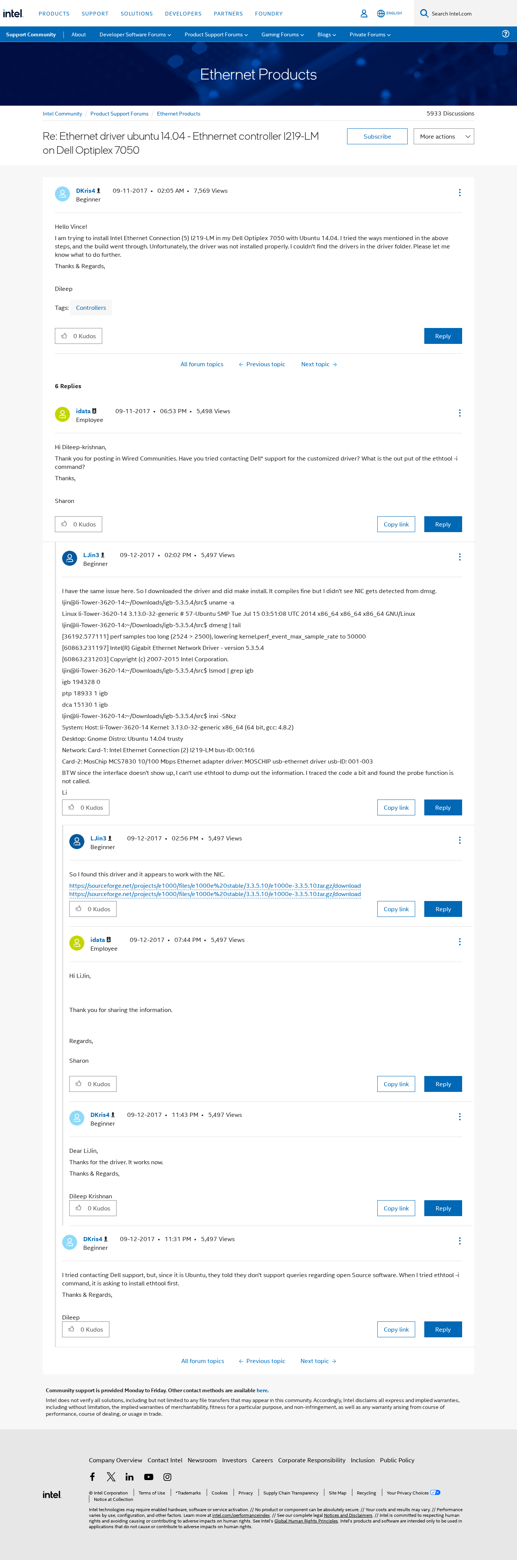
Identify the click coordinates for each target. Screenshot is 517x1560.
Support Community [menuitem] (31, 34)
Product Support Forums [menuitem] (214, 34)
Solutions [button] (137, 13)
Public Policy (397, 1459)
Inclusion (363, 1459)
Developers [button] (183, 13)
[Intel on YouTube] (148, 1477)
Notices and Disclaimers (348, 1514)
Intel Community (62, 113)
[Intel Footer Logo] (52, 1493)
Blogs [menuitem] (324, 34)
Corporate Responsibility (312, 1459)
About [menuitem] (79, 34)
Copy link (396, 524)
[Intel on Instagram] (167, 1477)
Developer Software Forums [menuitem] (133, 34)
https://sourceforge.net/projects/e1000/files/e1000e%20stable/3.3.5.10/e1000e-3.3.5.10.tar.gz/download (215, 885)
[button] (459, 192)
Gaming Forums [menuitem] (280, 34)
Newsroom (202, 1459)
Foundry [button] (269, 13)
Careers (262, 1459)
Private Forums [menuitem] (368, 34)
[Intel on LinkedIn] (129, 1477)
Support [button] (95, 13)
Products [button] (54, 13)
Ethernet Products (179, 113)
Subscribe (377, 136)
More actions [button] (437, 136)
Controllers (91, 307)
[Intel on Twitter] (111, 1477)
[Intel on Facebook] (92, 1477)
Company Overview (115, 1459)
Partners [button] (228, 13)
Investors (234, 1459)
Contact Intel (165, 1459)
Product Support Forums (119, 113)
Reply (443, 335)
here (262, 1390)
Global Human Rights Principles (306, 1520)
